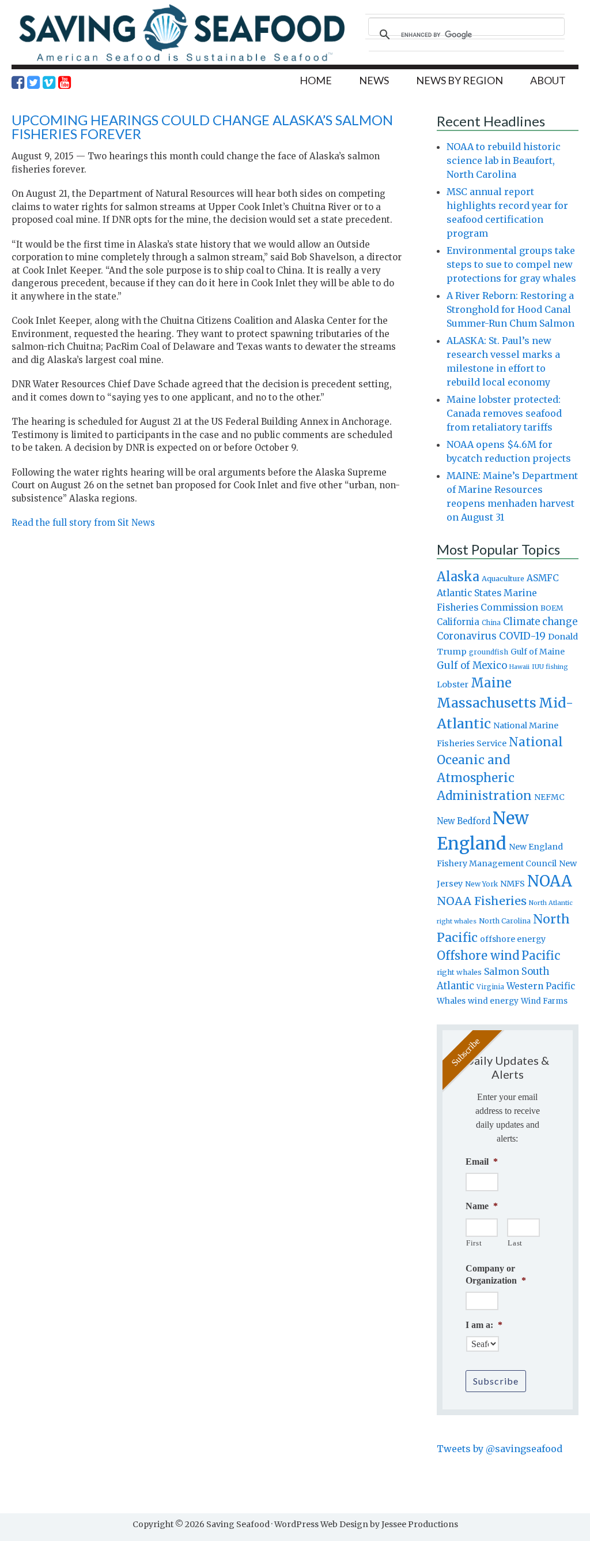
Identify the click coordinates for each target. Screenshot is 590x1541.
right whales (459, 972)
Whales (451, 1001)
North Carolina (505, 921)
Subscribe (496, 1380)
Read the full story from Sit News (83, 522)
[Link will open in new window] (18, 82)
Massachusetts (486, 702)
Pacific (540, 955)
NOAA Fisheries (482, 901)
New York (481, 884)
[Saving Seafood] (181, 60)
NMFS (512, 883)
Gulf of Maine (537, 651)
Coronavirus (467, 636)
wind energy (493, 1001)
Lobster (452, 684)
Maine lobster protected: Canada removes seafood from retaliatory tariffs (504, 413)
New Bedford (463, 821)
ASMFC (543, 578)
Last (515, 1243)
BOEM (551, 608)
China (491, 623)
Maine (491, 683)
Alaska (458, 577)
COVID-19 (522, 636)
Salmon (501, 971)
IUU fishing (550, 667)
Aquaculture (503, 578)
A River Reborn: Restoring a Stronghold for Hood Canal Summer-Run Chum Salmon (510, 309)
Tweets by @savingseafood (499, 1448)
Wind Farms (544, 1001)
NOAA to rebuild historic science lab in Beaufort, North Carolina (504, 160)
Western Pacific (540, 986)
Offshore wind (478, 955)
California (458, 621)
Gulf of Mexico (472, 666)
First (474, 1243)
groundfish (488, 652)
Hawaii (519, 667)
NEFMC (549, 797)
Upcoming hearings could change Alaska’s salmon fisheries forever (202, 126)
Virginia (490, 987)
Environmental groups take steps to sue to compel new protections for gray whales (511, 264)
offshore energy (513, 939)
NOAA (549, 881)
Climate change (540, 622)
